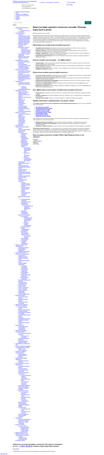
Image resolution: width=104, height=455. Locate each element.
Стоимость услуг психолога (22, 15)
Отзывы (17, 16)
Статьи (17, 19)
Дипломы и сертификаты (22, 14)
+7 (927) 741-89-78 (71, 2)
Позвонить (35, 139)
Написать (35, 142)
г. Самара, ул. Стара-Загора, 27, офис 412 (49, 2)
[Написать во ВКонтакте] (68, 4)
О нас (17, 13)
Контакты (18, 18)
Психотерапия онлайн (41, 113)
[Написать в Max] (71, 4)
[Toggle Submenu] (28, 27)
